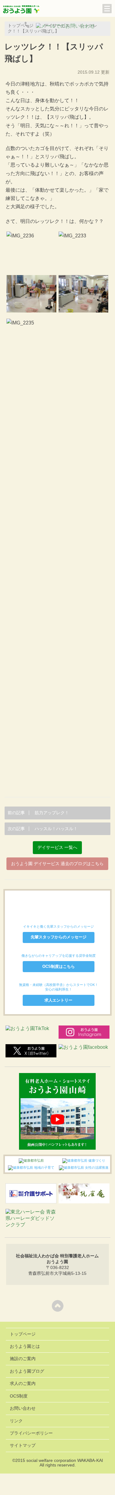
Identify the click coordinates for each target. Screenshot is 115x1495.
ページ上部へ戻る (57, 1305)
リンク (16, 1421)
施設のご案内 (23, 1358)
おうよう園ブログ (27, 1371)
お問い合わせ (23, 1408)
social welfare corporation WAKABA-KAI (64, 1460)
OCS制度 (19, 1396)
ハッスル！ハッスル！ (43, 828)
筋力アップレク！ (38, 813)
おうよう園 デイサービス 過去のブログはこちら (57, 863)
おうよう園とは (25, 1346)
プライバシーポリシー (31, 1433)
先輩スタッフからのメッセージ (58, 937)
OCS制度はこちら (58, 966)
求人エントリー (58, 1000)
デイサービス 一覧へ (57, 847)
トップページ (23, 1334)
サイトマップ (23, 1445)
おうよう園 (21, 10)
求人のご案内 (23, 1383)
